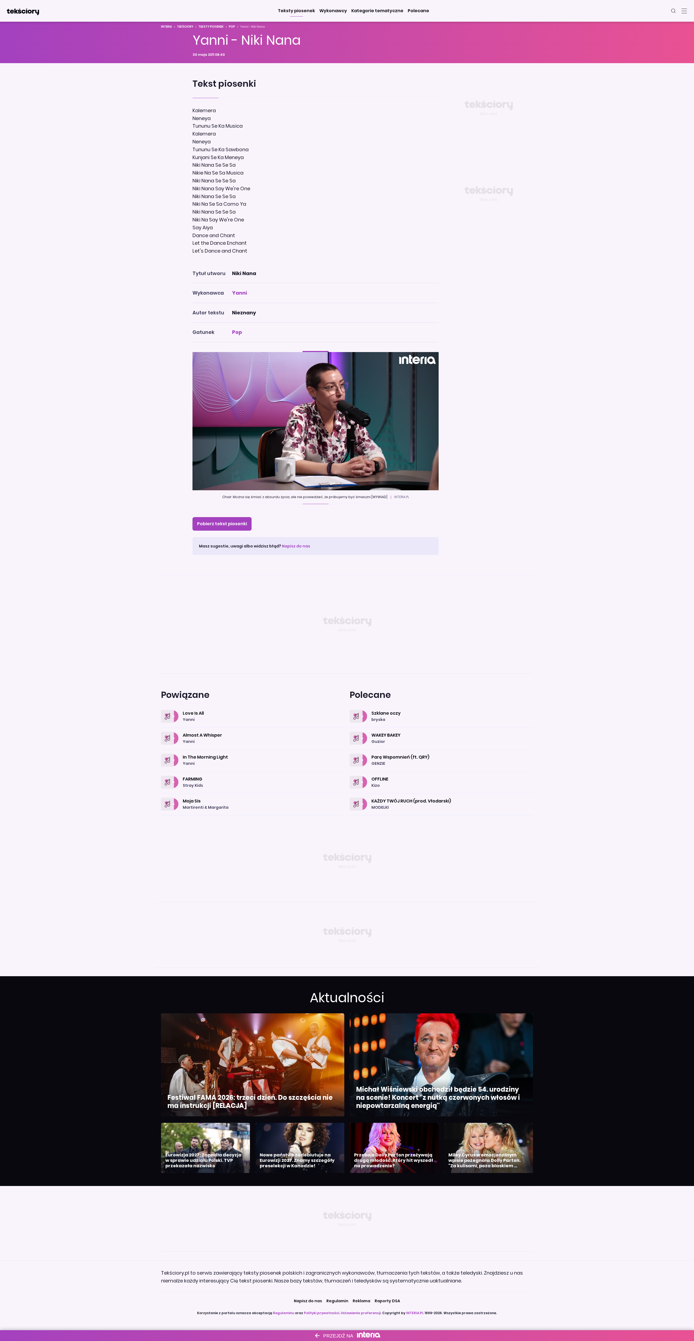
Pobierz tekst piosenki (222, 524)
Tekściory (185, 27)
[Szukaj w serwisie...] (673, 10)
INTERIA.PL (415, 1313)
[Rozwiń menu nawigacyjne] (684, 10)
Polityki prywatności (321, 1313)
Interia (166, 27)
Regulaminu (283, 1313)
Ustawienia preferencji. (361, 1313)
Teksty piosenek (211, 27)
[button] (296, 10)
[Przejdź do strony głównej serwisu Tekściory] (23, 11)
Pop (232, 27)
